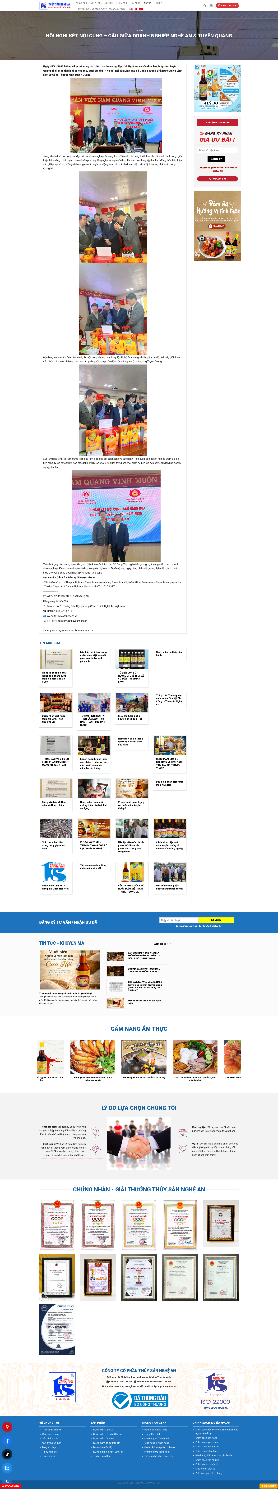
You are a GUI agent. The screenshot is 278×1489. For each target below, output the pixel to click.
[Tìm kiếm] (205, 6)
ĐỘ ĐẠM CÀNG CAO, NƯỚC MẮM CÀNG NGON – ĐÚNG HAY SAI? (144, 970)
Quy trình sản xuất (51, 1443)
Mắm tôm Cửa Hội (102, 1447)
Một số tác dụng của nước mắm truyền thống (169, 887)
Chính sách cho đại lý (206, 1464)
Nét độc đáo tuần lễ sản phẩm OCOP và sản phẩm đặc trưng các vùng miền (131, 847)
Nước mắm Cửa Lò (54, 577)
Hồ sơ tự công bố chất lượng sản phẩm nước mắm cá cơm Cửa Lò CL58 (54, 677)
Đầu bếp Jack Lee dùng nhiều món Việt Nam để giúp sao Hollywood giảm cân (93, 657)
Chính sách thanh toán (207, 1446)
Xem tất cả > (161, 944)
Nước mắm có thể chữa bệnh (169, 654)
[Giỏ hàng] (211, 5)
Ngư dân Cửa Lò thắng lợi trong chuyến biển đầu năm (130, 741)
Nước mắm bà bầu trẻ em (106, 1443)
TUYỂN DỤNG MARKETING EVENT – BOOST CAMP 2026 (101, 9)
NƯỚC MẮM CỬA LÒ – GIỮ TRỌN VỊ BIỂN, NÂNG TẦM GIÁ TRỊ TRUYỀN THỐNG (169, 763)
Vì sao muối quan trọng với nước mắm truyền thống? (131, 805)
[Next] (239, 1062)
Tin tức (147, 3)
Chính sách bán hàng (206, 1438)
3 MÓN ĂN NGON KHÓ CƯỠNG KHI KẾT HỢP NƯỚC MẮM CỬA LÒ (113, 1078)
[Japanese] (136, 8)
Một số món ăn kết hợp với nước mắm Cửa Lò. (164, 1078)
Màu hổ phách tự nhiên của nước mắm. (144, 1002)
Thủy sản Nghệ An (51, 1429)
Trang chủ (81, 3)
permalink (89, 630)
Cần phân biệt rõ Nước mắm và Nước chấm (54, 804)
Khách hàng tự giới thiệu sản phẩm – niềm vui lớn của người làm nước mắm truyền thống (93, 763)
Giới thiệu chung (50, 1434)
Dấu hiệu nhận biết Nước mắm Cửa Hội (169, 783)
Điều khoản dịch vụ (205, 1468)
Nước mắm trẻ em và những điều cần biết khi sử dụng (93, 805)
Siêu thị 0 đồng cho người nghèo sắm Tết (130, 717)
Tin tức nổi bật (49, 1451)
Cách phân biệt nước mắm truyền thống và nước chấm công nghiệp (169, 845)
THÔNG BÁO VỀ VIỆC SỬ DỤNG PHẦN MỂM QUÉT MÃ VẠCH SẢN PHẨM (55, 762)
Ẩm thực (136, 3)
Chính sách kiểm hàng (206, 1451)
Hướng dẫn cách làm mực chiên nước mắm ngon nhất (216, 1078)
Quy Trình (123, 3)
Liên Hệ (158, 3)
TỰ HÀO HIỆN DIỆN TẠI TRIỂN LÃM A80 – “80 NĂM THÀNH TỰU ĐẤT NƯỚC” (92, 720)
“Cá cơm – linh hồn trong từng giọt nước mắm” (53, 845)
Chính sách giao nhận (206, 1442)
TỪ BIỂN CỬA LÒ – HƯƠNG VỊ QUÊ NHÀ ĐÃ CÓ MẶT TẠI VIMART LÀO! (131, 677)
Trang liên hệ (49, 1456)
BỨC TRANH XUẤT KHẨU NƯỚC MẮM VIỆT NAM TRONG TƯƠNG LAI (131, 888)
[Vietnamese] (141, 8)
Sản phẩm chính (50, 1438)
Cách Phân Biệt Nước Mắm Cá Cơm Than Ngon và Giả (53, 719)
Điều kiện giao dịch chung (208, 1473)
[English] (131, 8)
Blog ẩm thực (49, 1447)
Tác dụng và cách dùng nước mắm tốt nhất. (93, 867)
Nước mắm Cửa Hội (103, 1438)
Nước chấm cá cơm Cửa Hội (108, 1451)
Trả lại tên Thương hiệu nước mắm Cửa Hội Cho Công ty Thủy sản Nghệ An (169, 700)
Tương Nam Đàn (102, 1456)
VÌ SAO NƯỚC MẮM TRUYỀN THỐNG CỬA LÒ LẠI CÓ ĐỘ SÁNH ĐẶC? (93, 845)
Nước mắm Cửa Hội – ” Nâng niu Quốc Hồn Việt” (56, 887)
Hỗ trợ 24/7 (269, 1486)
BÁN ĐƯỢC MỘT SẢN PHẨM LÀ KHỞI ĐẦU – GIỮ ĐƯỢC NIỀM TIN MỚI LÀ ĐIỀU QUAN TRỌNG (144, 956)
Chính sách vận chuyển (207, 1460)
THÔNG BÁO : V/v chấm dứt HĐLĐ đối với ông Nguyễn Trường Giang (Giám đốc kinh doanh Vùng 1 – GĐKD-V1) (145, 986)
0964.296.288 (11, 1486)
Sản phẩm (108, 3)
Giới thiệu (95, 3)
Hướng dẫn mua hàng (155, 1429)
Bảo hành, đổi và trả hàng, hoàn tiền (214, 1455)
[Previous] (38, 1062)
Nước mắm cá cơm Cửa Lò (107, 1434)
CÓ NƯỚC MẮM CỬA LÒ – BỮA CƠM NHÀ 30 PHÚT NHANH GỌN (62, 1078)
